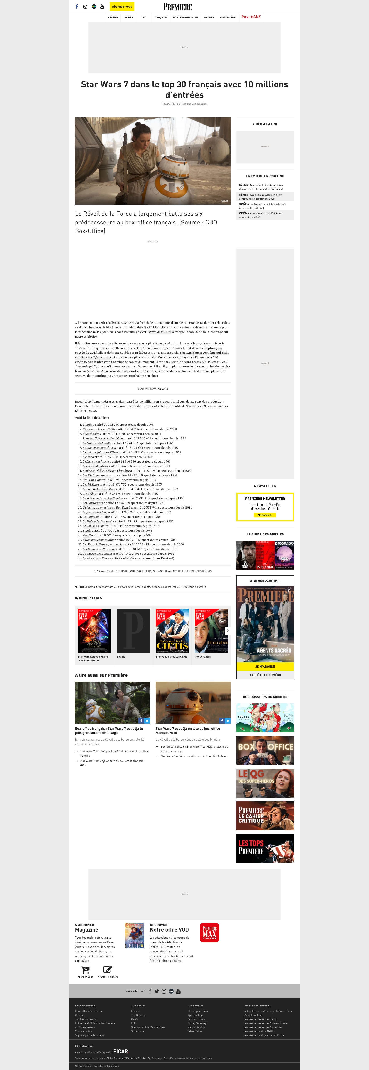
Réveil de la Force (160, 332)
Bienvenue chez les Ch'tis (171, 656)
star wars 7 (108, 586)
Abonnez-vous (122, 6)
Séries (128, 17)
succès (167, 586)
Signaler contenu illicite (106, 1065)
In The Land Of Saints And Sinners (95, 1023)
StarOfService (155, 1058)
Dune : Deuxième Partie (89, 1011)
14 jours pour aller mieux (89, 1035)
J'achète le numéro (265, 675)
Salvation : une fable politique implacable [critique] (262, 205)
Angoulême (228, 17)
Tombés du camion (86, 1019)
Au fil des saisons (85, 1027)
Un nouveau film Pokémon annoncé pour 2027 (260, 215)
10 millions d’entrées (193, 586)
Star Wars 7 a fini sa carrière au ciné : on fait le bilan (193, 756)
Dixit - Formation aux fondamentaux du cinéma (188, 1058)
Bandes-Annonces (185, 17)
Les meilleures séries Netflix (261, 1019)
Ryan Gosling (195, 1015)
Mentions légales (83, 1065)
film (98, 586)
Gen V (134, 1019)
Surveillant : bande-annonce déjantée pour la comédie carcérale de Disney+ (261, 187)
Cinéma (113, 17)
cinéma (90, 586)
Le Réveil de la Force (128, 586)
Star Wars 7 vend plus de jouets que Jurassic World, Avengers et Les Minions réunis (153, 571)
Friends (135, 1011)
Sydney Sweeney (196, 1023)
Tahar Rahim (195, 1031)
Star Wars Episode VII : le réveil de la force (93, 658)
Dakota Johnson (196, 1019)
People (209, 17)
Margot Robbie (196, 1027)
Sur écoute (137, 1031)
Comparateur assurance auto (90, 1058)
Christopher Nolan (198, 1011)
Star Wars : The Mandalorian (148, 1027)
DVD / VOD (161, 17)
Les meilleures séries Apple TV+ (263, 1027)
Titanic (121, 656)
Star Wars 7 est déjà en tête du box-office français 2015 (188, 731)
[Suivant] (228, 631)
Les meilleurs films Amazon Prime (264, 1035)
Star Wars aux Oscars (152, 388)
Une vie (79, 1015)
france (158, 586)
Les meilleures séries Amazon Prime (265, 1023)
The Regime (138, 1015)
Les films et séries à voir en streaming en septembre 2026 (260, 196)
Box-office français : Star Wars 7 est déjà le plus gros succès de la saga (109, 731)
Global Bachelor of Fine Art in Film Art (126, 1058)
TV (144, 17)
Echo (134, 1023)
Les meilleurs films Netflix (259, 1031)
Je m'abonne (265, 667)
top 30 (176, 586)
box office (147, 586)
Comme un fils (83, 1031)
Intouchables (203, 656)
